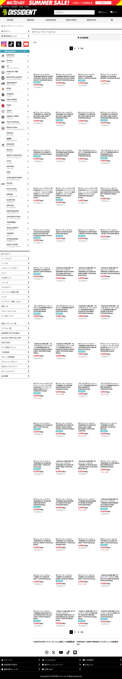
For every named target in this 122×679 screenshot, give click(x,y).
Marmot (10, 150)
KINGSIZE (11, 56)
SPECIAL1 (11, 206)
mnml (9, 162)
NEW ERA (10, 167)
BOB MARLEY (12, 84)
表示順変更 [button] (84, 38)
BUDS (9, 89)
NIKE (9, 173)
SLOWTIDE (11, 201)
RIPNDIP (12, 195)
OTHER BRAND (12, 240)
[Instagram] (46, 652)
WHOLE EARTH (12, 229)
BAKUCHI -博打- (13, 72)
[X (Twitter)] (53, 652)
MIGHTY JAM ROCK (14, 156)
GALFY (10, 111)
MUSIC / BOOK (13, 245)
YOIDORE (10, 234)
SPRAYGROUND (13, 212)
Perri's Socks (12, 190)
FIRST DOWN (12, 100)
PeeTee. (10, 61)
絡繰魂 (12, 139)
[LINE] (75, 652)
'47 (12, 67)
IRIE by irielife (15, 128)
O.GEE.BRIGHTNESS (14, 178)
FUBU (9, 106)
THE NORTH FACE (13, 217)
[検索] (92, 12)
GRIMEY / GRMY (13, 117)
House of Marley (14, 123)
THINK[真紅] (11, 223)
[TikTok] (68, 652)
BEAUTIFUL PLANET (14, 78)
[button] (112, 20)
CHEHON (10, 95)
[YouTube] (61, 652)
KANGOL (10, 134)
